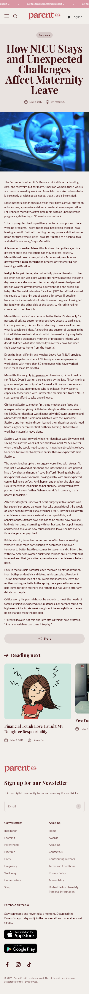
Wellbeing (10, 873)
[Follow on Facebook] (7, 965)
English (77, 17)
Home (52, 830)
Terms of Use (30, 981)
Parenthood (11, 844)
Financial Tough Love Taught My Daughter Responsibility (33, 729)
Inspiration (10, 830)
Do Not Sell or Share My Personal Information (63, 889)
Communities (12, 880)
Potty (7, 859)
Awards (53, 838)
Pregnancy (44, 35)
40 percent (39, 375)
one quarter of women (62, 329)
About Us (54, 844)
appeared (60, 583)
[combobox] (75, 17)
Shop (7, 887)
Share (47, 638)
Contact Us (56, 852)
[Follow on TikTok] (29, 965)
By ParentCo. (58, 101)
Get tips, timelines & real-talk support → (43, 3)
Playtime (9, 852)
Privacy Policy (57, 873)
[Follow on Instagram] (18, 965)
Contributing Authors (62, 859)
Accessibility (56, 880)
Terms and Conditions (62, 866)
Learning (9, 838)
